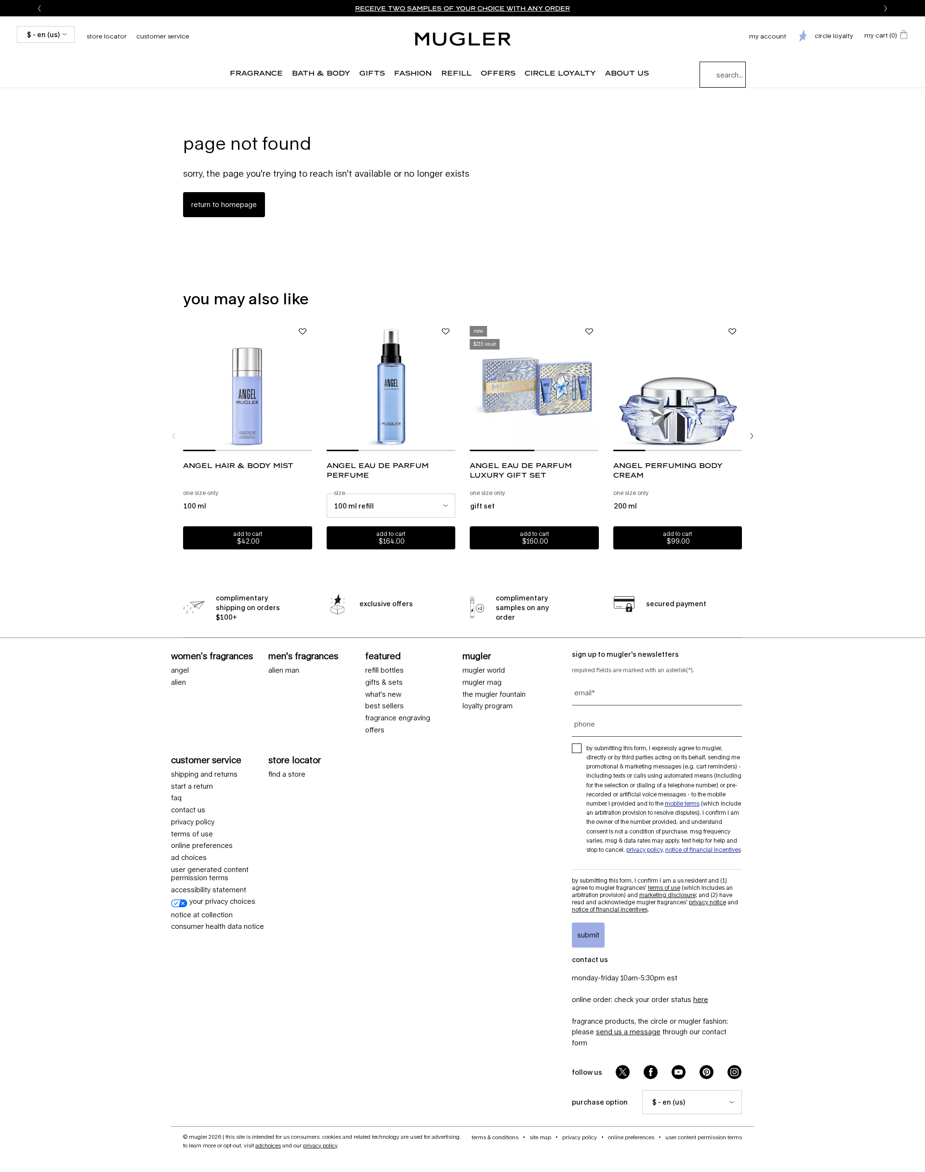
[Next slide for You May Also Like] (751, 435)
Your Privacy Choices (221, 901)
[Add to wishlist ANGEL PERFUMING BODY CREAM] (732, 332)
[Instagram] (734, 1072)
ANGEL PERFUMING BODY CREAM (668, 470)
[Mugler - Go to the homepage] (462, 39)
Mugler (476, 656)
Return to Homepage (224, 204)
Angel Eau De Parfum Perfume (378, 470)
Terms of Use (664, 887)
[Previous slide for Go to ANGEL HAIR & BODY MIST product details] (188, 386)
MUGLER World (483, 670)
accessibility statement (208, 890)
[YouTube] (678, 1072)
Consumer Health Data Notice (217, 926)
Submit (588, 935)
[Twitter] (622, 1072)
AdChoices (268, 1145)
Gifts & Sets (384, 682)
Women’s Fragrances (212, 656)
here (700, 999)
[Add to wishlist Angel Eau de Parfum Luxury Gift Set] (589, 332)
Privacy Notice (707, 902)
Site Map (540, 1137)
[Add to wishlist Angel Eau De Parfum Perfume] (445, 332)
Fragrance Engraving (397, 718)
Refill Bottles (384, 670)
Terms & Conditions (495, 1137)
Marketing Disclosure (667, 895)
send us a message (628, 1032)
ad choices (189, 857)
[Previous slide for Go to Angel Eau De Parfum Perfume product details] (331, 386)
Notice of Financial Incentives (703, 849)
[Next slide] (886, 8)
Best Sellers (384, 706)
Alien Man (283, 670)
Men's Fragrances (303, 656)
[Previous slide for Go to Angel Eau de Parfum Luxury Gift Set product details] (474, 386)
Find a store (286, 774)
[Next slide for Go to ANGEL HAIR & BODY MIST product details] (307, 386)
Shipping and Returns (204, 774)
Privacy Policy (192, 822)
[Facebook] (650, 1072)
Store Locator (294, 760)
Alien (178, 682)
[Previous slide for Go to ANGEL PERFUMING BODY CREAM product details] (618, 386)
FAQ (176, 798)
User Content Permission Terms (703, 1137)
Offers (374, 730)
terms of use (192, 834)
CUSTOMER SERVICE (206, 760)
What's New (383, 694)
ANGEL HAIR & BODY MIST (238, 465)
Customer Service (162, 36)
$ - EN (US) (43, 34)
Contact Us (188, 810)
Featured (383, 656)
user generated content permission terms (210, 874)
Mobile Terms (682, 803)
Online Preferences (202, 845)
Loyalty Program (487, 706)
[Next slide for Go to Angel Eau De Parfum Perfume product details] (450, 386)
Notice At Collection (202, 915)
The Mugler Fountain (494, 694)
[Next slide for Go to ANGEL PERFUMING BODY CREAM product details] (737, 386)
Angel (180, 670)
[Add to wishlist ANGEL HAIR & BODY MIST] (302, 332)
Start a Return (192, 786)
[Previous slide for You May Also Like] (173, 435)
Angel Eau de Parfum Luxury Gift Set (521, 470)
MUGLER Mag (482, 682)
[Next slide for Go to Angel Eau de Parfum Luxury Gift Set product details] (594, 386)
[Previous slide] (39, 8)
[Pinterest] (706, 1072)
